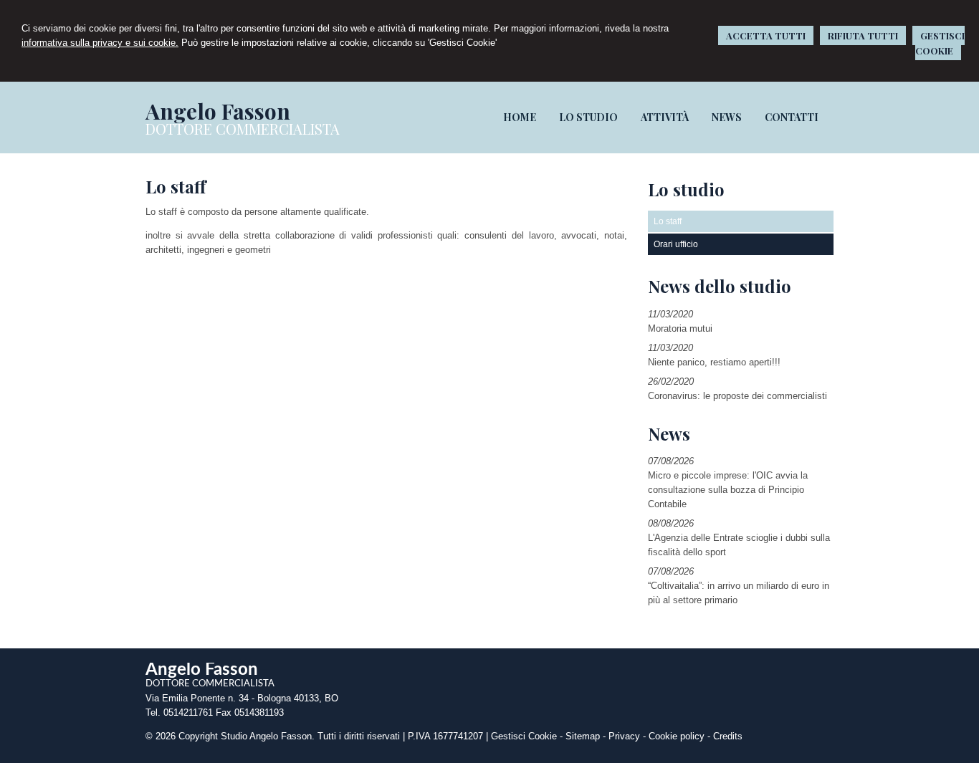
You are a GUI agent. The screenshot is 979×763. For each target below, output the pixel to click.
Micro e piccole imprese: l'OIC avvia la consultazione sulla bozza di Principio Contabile (728, 489)
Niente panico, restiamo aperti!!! (714, 362)
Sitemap (582, 736)
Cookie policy (677, 736)
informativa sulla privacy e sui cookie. (100, 42)
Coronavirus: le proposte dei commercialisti (737, 395)
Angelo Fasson (217, 111)
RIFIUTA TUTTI (863, 35)
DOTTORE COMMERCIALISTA (242, 128)
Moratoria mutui (680, 328)
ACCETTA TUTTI (766, 35)
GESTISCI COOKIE (940, 43)
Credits (727, 736)
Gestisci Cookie (524, 736)
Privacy (624, 736)
